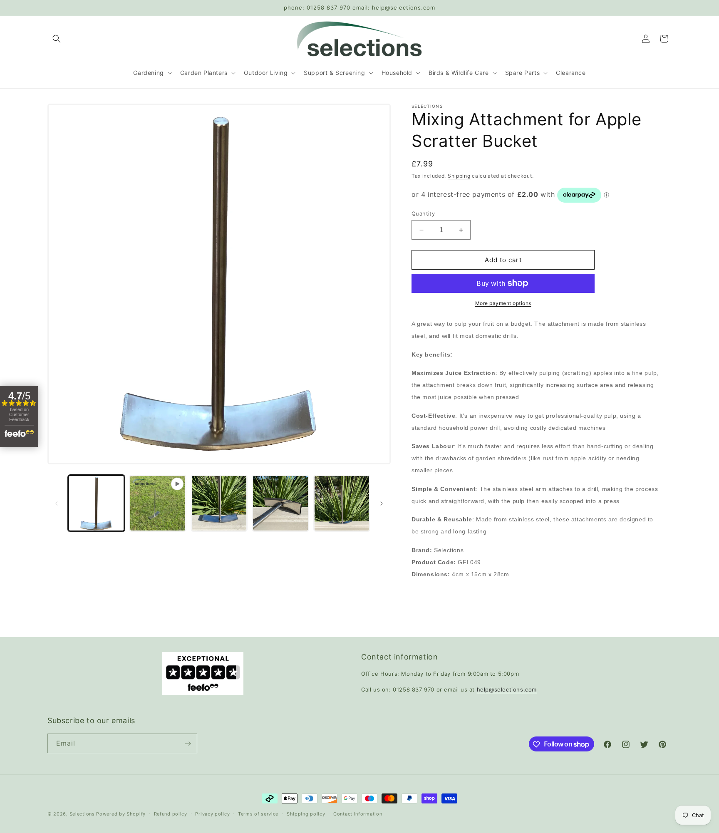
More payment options (503, 303)
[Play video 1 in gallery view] (157, 503)
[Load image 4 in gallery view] (341, 503)
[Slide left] (56, 503)
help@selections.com (507, 689)
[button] (56, 39)
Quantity (423, 213)
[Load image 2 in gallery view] (219, 503)
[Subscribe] (188, 744)
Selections (82, 814)
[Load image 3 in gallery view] (280, 503)
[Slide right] (381, 503)
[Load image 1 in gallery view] (96, 503)
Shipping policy (306, 813)
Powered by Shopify (121, 814)
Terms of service (258, 813)
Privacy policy (212, 813)
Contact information (357, 813)
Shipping (459, 176)
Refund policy (170, 813)
